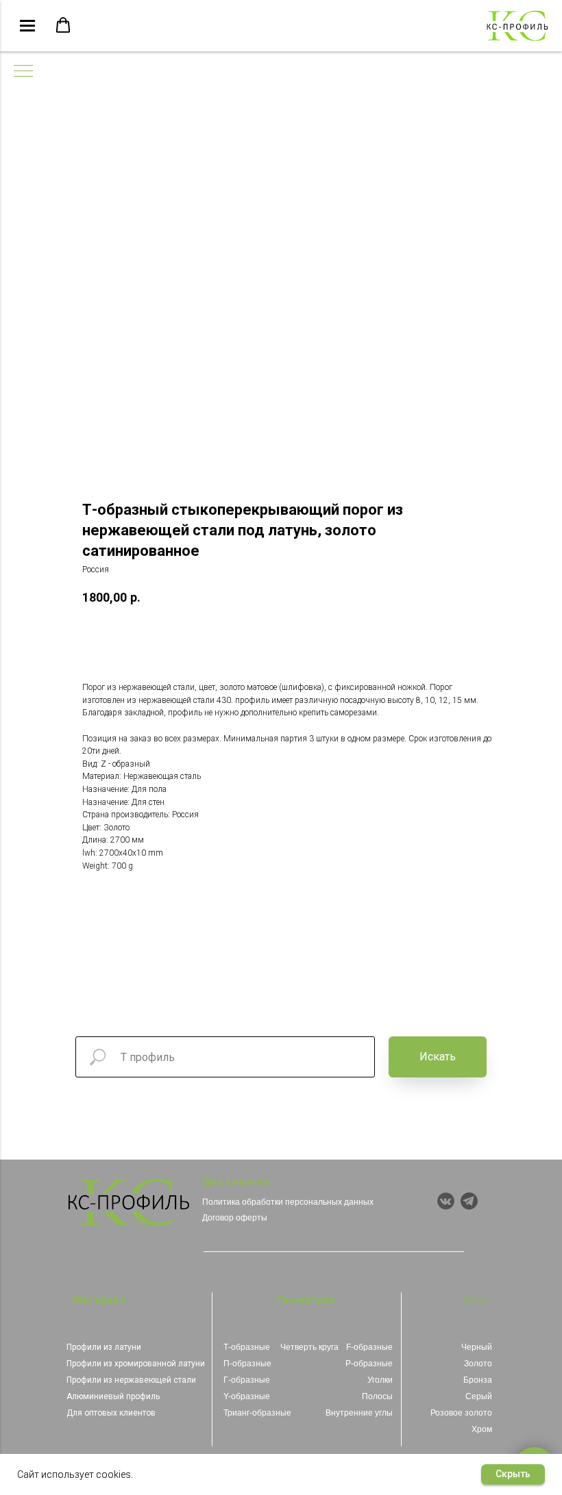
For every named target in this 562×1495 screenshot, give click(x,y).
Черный (476, 1347)
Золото (478, 1363)
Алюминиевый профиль (113, 1396)
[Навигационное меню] (23, 72)
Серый (478, 1396)
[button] (63, 25)
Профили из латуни (103, 1347)
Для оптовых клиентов (111, 1413)
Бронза (477, 1380)
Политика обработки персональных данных (288, 1202)
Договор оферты (234, 1218)
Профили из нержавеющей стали (131, 1380)
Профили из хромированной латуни (135, 1363)
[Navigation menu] (27, 26)
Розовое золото (461, 1413)
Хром (482, 1429)
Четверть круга (309, 1347)
